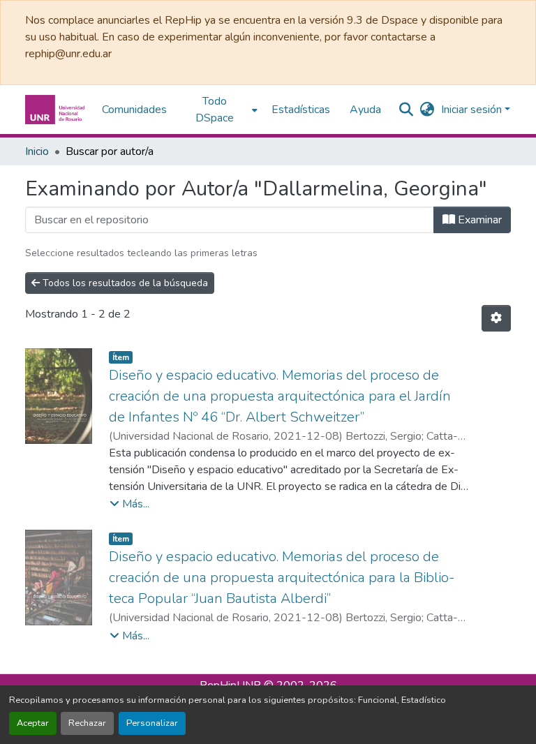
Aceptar (33, 723)
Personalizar (152, 723)
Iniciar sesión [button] (473, 109)
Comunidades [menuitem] (134, 109)
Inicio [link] (37, 151)
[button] (56, 109)
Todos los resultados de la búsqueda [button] (124, 283)
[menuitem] (219, 109)
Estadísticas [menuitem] (300, 109)
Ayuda (365, 109)
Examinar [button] (478, 220)
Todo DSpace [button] (214, 110)
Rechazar (87, 723)
